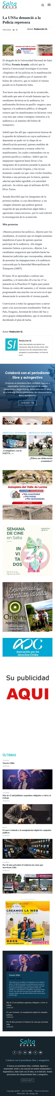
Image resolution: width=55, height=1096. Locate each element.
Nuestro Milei (8, 763)
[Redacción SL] (11, 347)
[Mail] (25, 1053)
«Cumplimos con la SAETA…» (12, 452)
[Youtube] (41, 1053)
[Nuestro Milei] (27, 779)
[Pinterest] (27, 733)
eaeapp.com (34, 1093)
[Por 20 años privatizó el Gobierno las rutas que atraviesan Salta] (27, 884)
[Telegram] (30, 1053)
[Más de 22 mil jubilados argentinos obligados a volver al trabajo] (27, 814)
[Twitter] (27, 727)
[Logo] (10, 5)
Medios (5, 827)
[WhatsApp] (27, 739)
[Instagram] (20, 1053)
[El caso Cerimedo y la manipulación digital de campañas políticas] (27, 849)
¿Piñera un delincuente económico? (41, 459)
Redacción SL (40, 29)
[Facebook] (27, 721)
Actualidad (6, 760)
